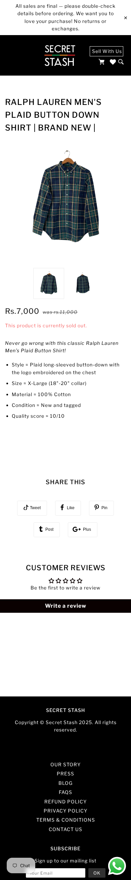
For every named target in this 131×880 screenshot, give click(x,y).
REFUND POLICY (65, 801)
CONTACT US (65, 829)
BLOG (65, 783)
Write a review (65, 606)
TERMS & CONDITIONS (65, 820)
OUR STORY (65, 764)
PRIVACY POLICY (65, 811)
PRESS (65, 773)
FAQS (65, 792)
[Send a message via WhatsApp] (117, 866)
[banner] (59, 55)
